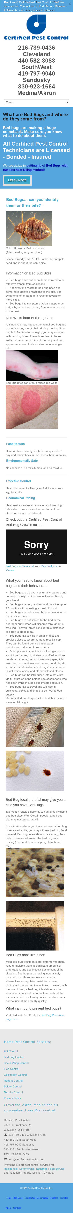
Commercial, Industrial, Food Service (42, 1168)
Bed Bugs (18, 1198)
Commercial (42, 1198)
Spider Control (13, 1086)
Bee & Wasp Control (16, 1062)
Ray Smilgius (49, 566)
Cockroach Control (15, 1074)
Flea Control (11, 1068)
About (8, 1208)
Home (8, 1198)
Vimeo (10, 570)
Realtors (54, 1198)
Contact (17, 1208)
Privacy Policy (12, 1098)
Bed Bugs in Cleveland (20, 566)
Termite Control (13, 1092)
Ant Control (11, 1051)
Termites (64, 1198)
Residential (11, 1168)
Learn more (17, 180)
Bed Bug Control (14, 1057)
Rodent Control (13, 1080)
